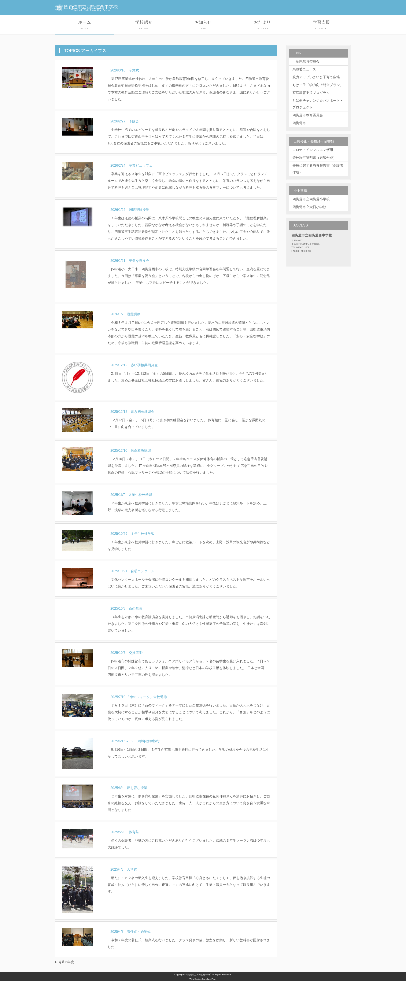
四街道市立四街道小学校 (311, 199)
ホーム (84, 25)
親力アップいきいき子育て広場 (316, 77)
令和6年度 (66, 962)
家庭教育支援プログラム (311, 93)
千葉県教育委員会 (306, 61)
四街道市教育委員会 (307, 115)
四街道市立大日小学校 (309, 207)
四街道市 (299, 123)
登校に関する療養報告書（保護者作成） (317, 169)
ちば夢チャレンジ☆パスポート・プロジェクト (317, 104)
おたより (262, 25)
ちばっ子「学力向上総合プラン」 (317, 85)
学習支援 (321, 25)
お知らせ (203, 25)
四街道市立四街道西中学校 (198, 974)
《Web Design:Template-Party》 (203, 979)
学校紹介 (143, 25)
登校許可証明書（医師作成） (314, 157)
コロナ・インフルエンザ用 (312, 150)
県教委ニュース (304, 69)
